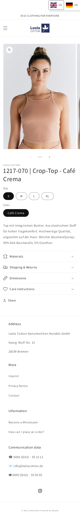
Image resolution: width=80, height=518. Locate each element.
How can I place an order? (26, 432)
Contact (14, 395)
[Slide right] (49, 157)
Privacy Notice (18, 386)
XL (47, 196)
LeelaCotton (34, 510)
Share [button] (12, 300)
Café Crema (16, 213)
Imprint (14, 376)
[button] (5, 28)
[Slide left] (30, 157)
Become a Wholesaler (23, 422)
